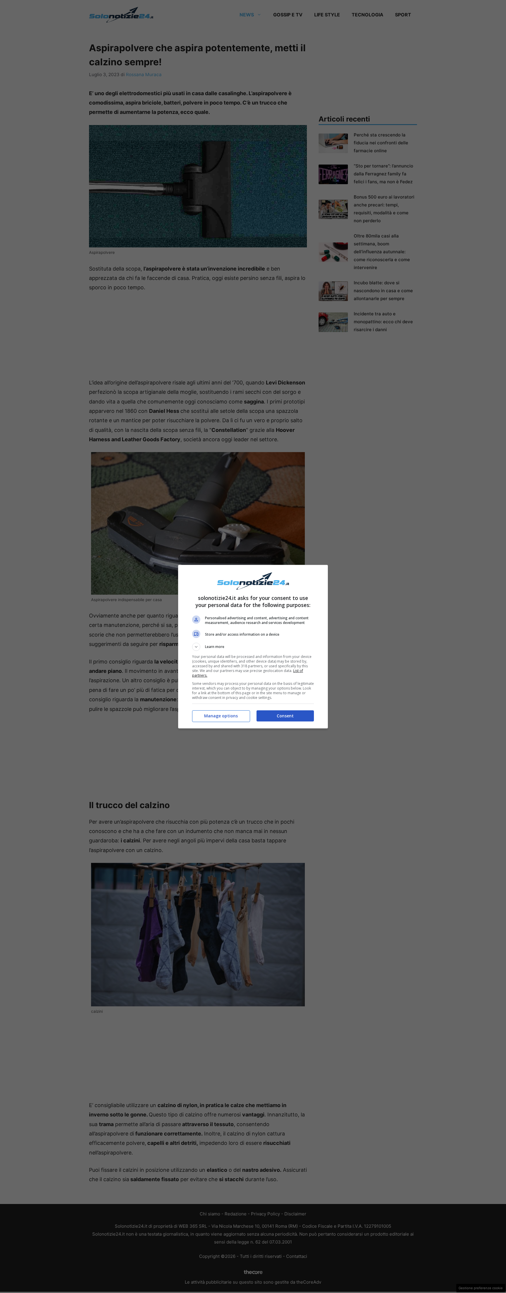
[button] (253, 647)
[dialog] (253, 646)
